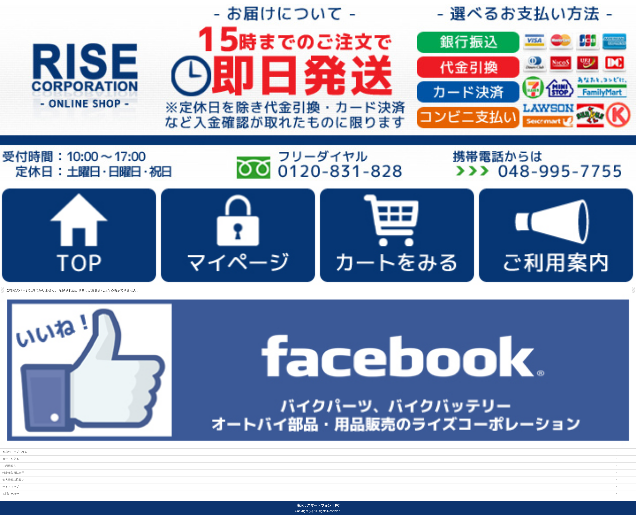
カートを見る (10, 458)
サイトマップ (10, 486)
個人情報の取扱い (13, 479)
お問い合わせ (10, 493)
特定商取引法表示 (13, 472)
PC (337, 505)
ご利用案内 (9, 465)
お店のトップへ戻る (14, 451)
